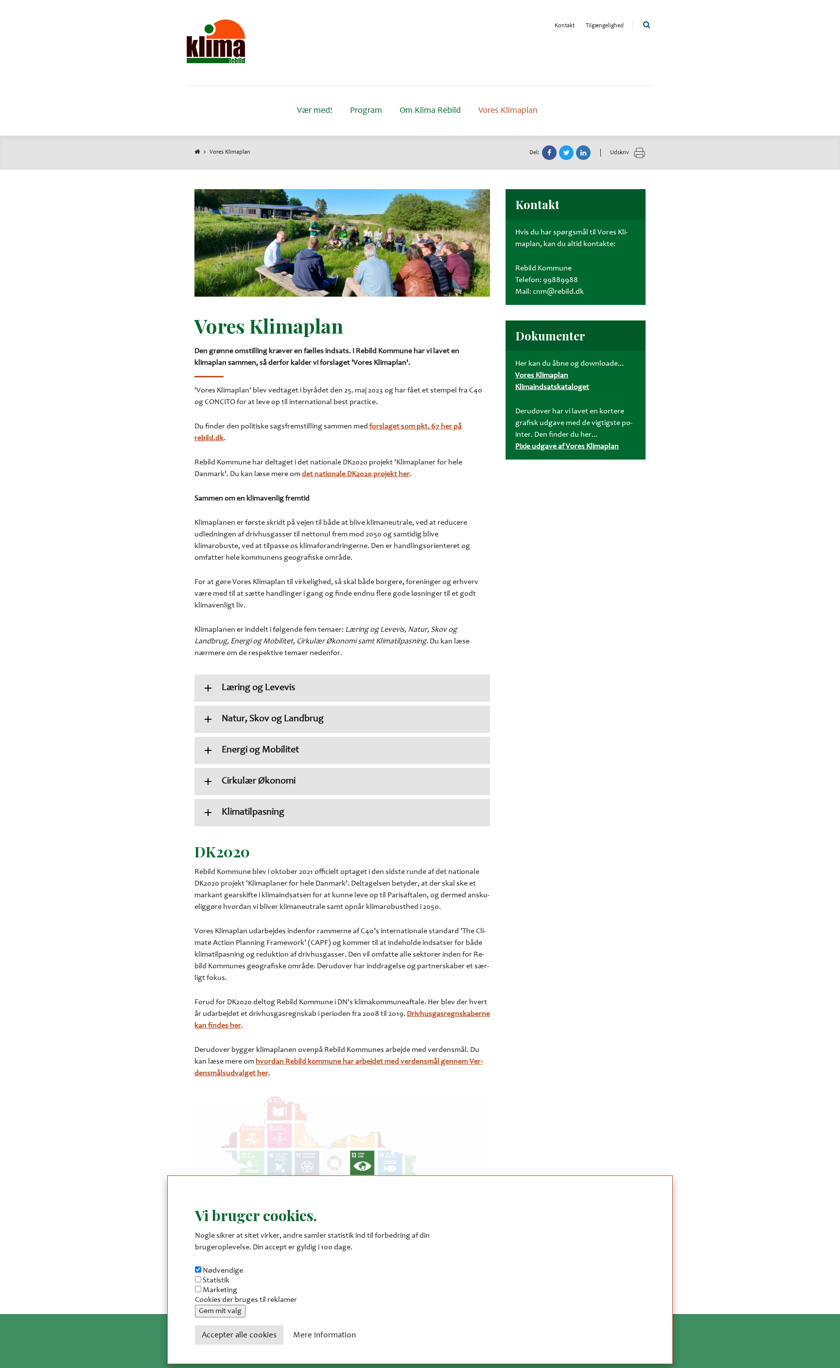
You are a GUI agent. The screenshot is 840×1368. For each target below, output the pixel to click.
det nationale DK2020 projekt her (356, 474)
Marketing (220, 1290)
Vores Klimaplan (541, 375)
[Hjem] (216, 42)
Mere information (324, 1336)
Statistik (216, 1280)
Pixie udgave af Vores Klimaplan (567, 446)
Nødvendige (223, 1271)
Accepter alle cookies (239, 1336)
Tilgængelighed (605, 26)
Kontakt (565, 26)
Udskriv (620, 153)
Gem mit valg (220, 1311)
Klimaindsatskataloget (552, 387)
